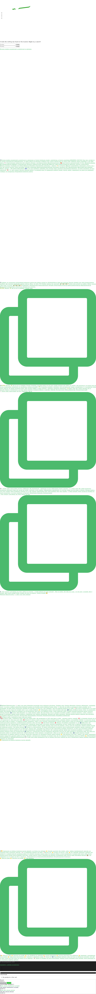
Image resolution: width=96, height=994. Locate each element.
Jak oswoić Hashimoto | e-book (9, 987)
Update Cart (3, 983)
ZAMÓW (9, 983)
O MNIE (5, 12)
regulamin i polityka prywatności (9, 965)
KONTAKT (5, 18)
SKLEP (4, 17)
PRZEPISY (5, 14)
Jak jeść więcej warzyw (7, 991)
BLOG (4, 15)
